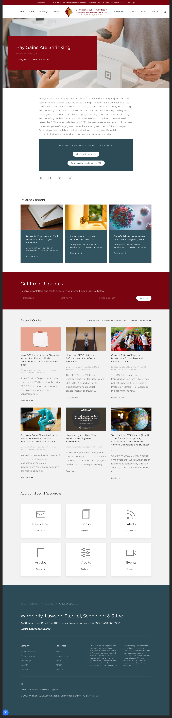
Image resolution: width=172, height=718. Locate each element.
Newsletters (62, 656)
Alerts (143, 11)
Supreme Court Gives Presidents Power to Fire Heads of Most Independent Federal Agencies (39, 438)
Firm (31, 11)
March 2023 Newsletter (37, 59)
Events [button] (56, 11)
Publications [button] (118, 11)
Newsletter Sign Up (49, 689)
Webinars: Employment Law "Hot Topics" (84, 447)
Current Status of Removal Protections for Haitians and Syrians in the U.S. (127, 358)
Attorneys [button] (43, 11)
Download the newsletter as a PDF (86, 163)
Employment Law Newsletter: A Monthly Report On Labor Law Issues (42, 249)
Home (21, 11)
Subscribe (144, 298)
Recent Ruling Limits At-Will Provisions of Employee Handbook (42, 239)
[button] (164, 11)
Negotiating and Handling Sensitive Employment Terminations (81, 438)
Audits (132, 11)
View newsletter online (86, 154)
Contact (154, 11)
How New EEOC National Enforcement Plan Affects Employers (80, 358)
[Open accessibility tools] (6, 712)
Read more (30, 256)
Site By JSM (94, 695)
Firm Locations (29, 656)
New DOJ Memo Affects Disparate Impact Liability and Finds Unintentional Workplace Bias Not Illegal (93, 3)
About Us (33, 689)
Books (59, 651)
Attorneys (26, 660)
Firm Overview (29, 651)
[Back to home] (86, 11)
